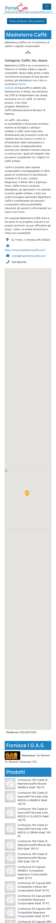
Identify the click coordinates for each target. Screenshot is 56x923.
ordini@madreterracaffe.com (29, 255)
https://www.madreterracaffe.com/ (25, 250)
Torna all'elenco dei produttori (27, 21)
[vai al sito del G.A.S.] (13, 755)
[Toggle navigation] (46, 7)
